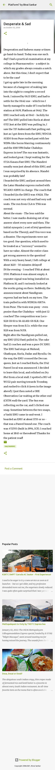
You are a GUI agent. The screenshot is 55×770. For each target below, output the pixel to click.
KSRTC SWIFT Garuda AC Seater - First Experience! (26, 574)
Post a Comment (13, 468)
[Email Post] (5, 443)
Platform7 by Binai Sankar (22, 4)
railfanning (10, 446)
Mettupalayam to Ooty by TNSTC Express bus (23, 624)
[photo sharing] (27, 42)
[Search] (51, 4)
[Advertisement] (27, 506)
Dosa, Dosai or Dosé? (12, 673)
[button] (5, 34)
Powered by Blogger (29, 760)
